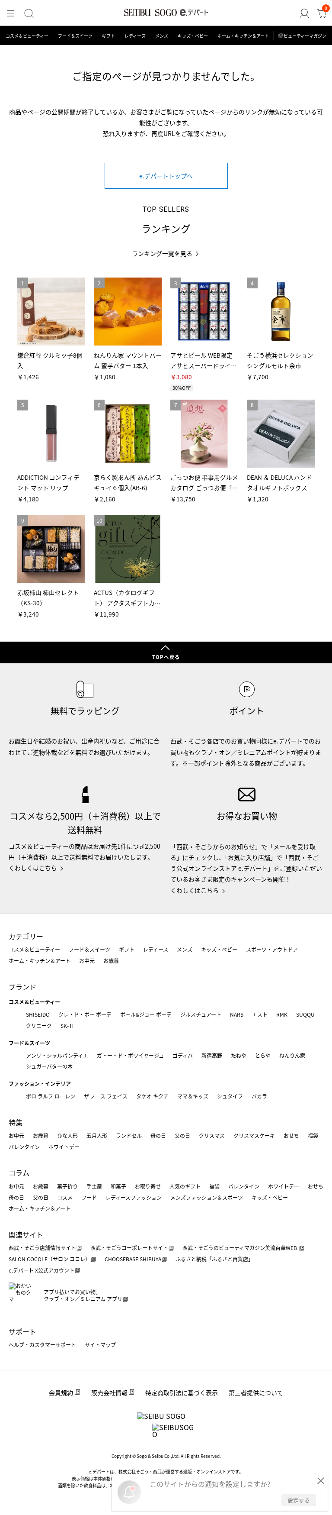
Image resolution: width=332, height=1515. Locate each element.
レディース (135, 35)
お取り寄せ (148, 1186)
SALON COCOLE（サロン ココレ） (49, 1259)
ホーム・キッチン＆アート (243, 35)
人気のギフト (185, 1186)
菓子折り (67, 1186)
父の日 (182, 1135)
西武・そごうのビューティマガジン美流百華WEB (240, 1247)
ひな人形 (67, 1135)
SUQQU (305, 1014)
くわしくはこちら (33, 867)
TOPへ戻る (166, 656)
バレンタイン (24, 1146)
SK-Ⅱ (67, 1025)
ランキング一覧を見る (162, 253)
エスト (260, 1014)
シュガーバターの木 (49, 1066)
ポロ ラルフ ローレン (50, 1096)
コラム (19, 1172)
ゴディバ (182, 1055)
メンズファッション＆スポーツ (206, 1197)
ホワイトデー (64, 1146)
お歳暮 (111, 960)
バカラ (259, 1096)
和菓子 (118, 1186)
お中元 (87, 960)
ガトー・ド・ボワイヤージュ (130, 1055)
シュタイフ (230, 1096)
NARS (236, 1014)
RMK (281, 1014)
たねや (238, 1055)
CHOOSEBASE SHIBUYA (133, 1259)
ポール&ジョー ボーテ (146, 1014)
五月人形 (96, 1135)
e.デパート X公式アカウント (41, 1270)
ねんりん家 (292, 1055)
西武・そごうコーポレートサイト (129, 1247)
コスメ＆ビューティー (27, 35)
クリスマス (212, 1135)
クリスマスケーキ (254, 1135)
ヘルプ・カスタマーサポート (42, 1344)
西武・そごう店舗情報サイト (42, 1247)
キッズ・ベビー (193, 35)
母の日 (158, 1135)
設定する (298, 1500)
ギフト (108, 35)
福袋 (313, 1135)
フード (89, 1197)
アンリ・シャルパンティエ (57, 1055)
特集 (15, 1122)
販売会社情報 (109, 1392)
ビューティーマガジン (305, 35)
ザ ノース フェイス (106, 1096)
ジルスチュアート (200, 1014)
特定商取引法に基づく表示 (181, 1392)
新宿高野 (211, 1055)
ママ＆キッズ (192, 1096)
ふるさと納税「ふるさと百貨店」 (214, 1259)
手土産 (94, 1186)
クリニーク (39, 1025)
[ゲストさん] (304, 13)
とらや (263, 1055)
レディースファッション (133, 1197)
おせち (291, 1135)
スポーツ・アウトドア (272, 949)
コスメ (65, 1197)
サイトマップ (100, 1344)
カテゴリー (26, 936)
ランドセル (129, 1135)
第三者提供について (256, 1392)
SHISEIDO (38, 1014)
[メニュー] (10, 13)
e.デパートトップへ (166, 175)
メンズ (161, 35)
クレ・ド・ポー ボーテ (85, 1014)
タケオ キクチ (152, 1096)
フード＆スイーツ (75, 35)
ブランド (22, 987)
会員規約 (61, 1392)
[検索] (29, 13)
